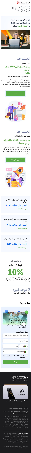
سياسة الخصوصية (24, 413)
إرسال (15, 362)
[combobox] (23, 346)
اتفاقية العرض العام (14, 355)
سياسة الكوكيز (15, 413)
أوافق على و (14, 356)
